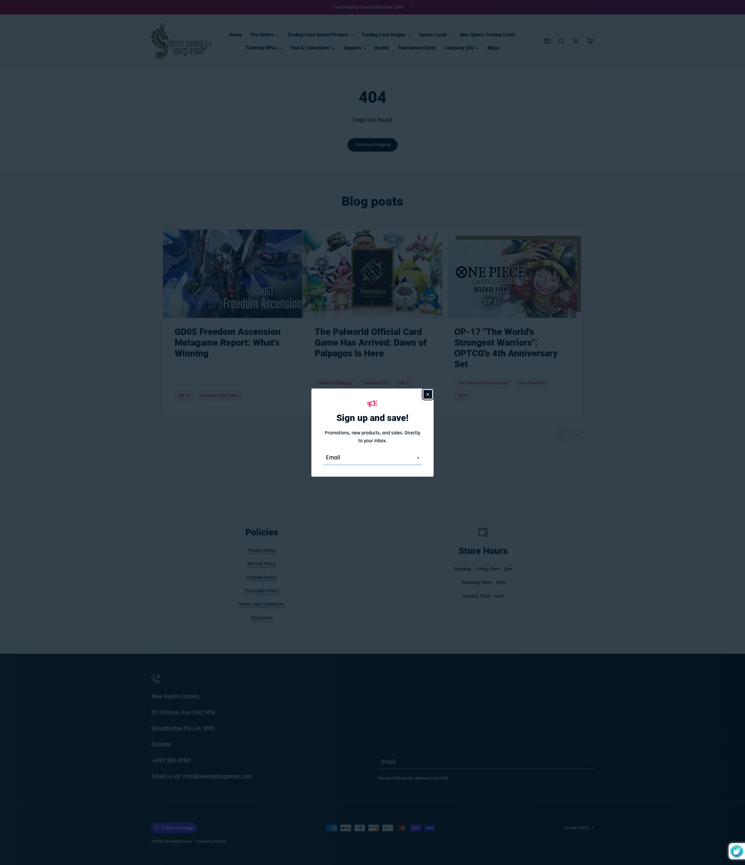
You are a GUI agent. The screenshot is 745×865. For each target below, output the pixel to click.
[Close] (427, 394)
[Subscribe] (418, 457)
